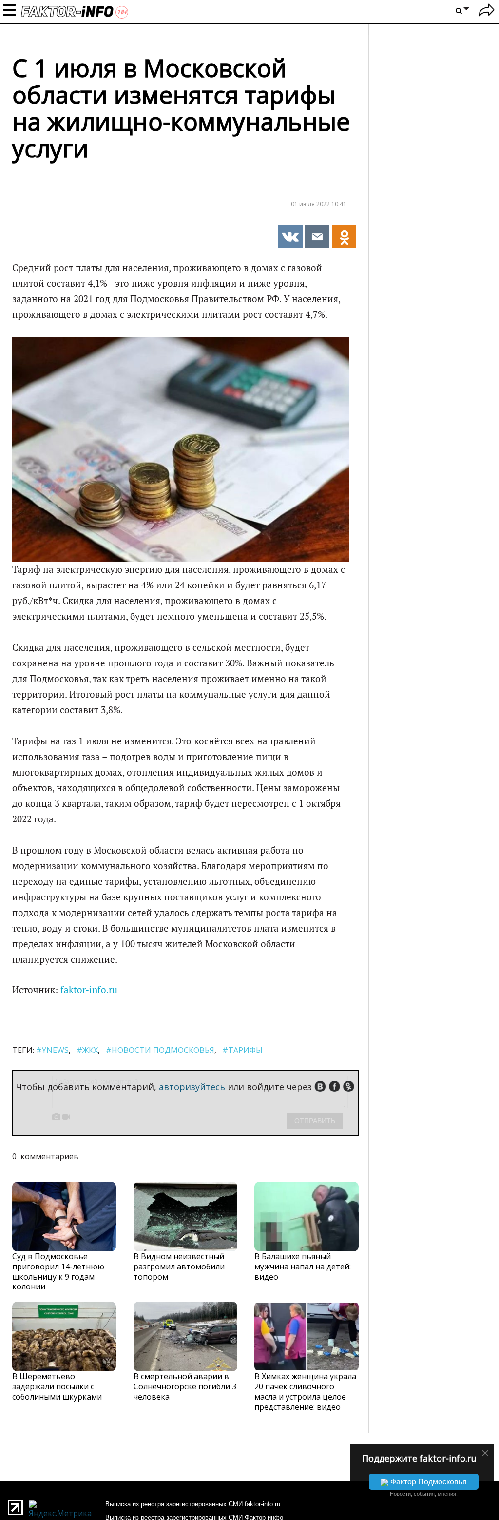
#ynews (52, 1050)
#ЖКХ (87, 1050)
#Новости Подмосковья (160, 1050)
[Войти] (487, 11)
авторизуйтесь (192, 1086)
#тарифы (242, 1050)
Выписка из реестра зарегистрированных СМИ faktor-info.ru (192, 1504)
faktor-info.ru (88, 989)
